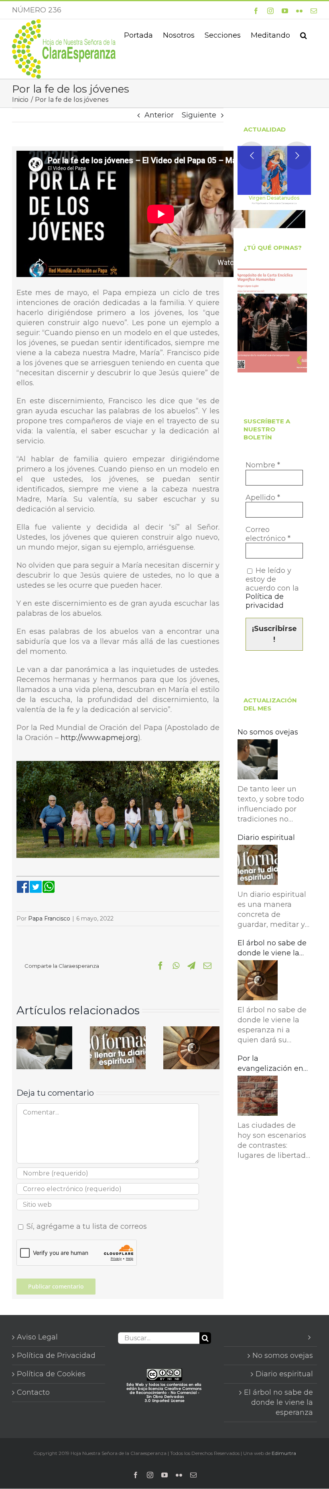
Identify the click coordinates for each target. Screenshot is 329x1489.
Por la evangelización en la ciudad (270, 1064)
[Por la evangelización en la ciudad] (258, 1097)
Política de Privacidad (56, 1355)
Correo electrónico (268, 534)
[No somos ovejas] (44, 1030)
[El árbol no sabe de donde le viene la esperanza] (191, 1030)
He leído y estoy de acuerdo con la (272, 587)
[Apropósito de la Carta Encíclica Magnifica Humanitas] (272, 320)
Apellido (263, 498)
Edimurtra (284, 1453)
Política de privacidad (265, 601)
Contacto (33, 1392)
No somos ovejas (268, 732)
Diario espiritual (266, 837)
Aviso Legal (37, 1337)
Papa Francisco (49, 918)
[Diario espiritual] (118, 1030)
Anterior (159, 115)
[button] (303, 34)
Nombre (263, 465)
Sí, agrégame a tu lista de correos (85, 1226)
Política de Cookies (51, 1374)
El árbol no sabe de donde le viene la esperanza (272, 948)
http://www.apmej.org (98, 737)
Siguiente (199, 115)
